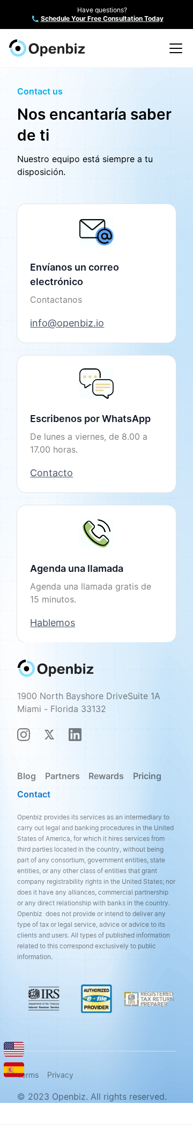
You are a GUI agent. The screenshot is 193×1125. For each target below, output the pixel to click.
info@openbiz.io (67, 323)
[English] (14, 1048)
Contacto (51, 472)
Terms (28, 1074)
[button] (173, 48)
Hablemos (52, 622)
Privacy (60, 1074)
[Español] (14, 1068)
